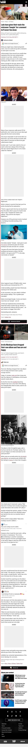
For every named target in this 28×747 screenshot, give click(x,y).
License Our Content (7, 730)
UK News (11, 21)
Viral (10, 317)
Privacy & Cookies (6, 728)
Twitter (6, 317)
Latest (3, 736)
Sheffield (15, 382)
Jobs (3, 734)
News (6, 21)
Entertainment (8, 341)
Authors (20, 728)
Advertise (4, 724)
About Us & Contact (6, 732)
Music (6, 663)
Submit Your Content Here (14, 720)
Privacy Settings (22, 730)
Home (2, 21)
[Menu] (26, 2)
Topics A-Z (20, 726)
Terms (3, 726)
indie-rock (14, 375)
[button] (26, 43)
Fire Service (4, 244)
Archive (20, 724)
